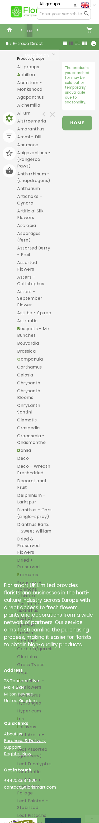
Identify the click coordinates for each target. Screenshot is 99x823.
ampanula (30, 359)
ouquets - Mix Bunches (33, 332)
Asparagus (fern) (29, 236)
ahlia (24, 450)
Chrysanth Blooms (28, 394)
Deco (23, 458)
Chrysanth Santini (28, 408)
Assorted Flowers (27, 266)
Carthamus (29, 367)
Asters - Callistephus (30, 280)
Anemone (28, 145)
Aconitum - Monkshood (30, 86)
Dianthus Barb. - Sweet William (34, 527)
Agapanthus (30, 97)
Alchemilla (28, 105)
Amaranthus (30, 129)
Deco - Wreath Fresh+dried (33, 469)
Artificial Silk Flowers (30, 214)
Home (77, 123)
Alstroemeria (31, 121)
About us (13, 734)
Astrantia (27, 321)
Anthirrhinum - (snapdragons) (33, 177)
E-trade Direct (28, 43)
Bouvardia (28, 343)
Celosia (25, 375)
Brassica (26, 351)
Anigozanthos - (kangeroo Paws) (34, 159)
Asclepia (26, 225)
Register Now (17, 754)
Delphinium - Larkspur (31, 498)
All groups (28, 67)
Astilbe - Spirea (34, 313)
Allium (23, 113)
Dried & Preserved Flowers (28, 545)
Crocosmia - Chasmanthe (31, 439)
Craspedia (28, 428)
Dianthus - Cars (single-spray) (34, 513)
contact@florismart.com (30, 787)
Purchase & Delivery (25, 741)
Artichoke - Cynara (30, 199)
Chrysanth (28, 383)
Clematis (27, 420)
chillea (26, 75)
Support (12, 747)
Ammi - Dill (29, 137)
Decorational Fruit (31, 484)
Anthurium (28, 188)
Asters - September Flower (30, 298)
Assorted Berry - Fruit (33, 251)
